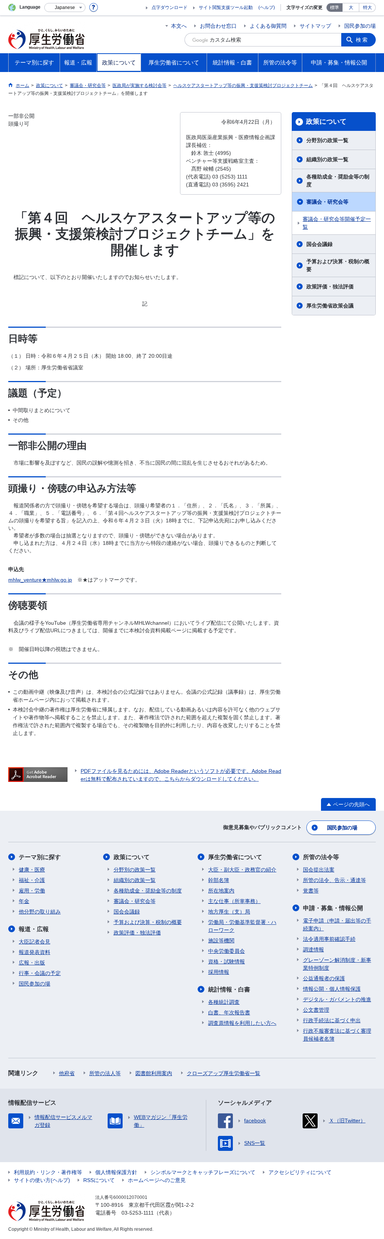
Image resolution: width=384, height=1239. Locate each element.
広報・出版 (32, 963)
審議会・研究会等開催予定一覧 (337, 223)
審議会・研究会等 (327, 202)
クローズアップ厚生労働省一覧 (223, 1073)
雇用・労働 (32, 891)
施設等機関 (221, 941)
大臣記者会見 (34, 942)
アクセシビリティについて (300, 1172)
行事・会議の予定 (40, 973)
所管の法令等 (321, 857)
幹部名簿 (218, 880)
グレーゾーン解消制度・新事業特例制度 (337, 964)
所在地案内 (221, 891)
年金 (24, 901)
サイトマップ (315, 25)
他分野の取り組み (40, 912)
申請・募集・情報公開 (333, 908)
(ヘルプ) (266, 7)
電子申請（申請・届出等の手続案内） (337, 925)
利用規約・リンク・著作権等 (48, 1172)
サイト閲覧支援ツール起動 (226, 7)
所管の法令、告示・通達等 (334, 880)
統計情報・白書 (229, 989)
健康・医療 (32, 870)
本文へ (179, 25)
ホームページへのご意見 (157, 1180)
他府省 (67, 1073)
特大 (367, 7)
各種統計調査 (224, 1002)
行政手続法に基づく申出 (332, 1020)
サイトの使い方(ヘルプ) (42, 1180)
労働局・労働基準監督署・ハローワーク (242, 926)
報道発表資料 (34, 952)
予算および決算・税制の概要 (337, 265)
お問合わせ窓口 (218, 25)
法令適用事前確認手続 (329, 939)
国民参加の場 (360, 25)
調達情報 (313, 949)
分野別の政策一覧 (327, 140)
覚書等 (311, 891)
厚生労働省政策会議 (330, 306)
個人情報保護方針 (116, 1172)
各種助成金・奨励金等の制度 (337, 181)
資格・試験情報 (226, 961)
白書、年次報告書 (229, 1013)
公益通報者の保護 (324, 978)
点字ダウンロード (170, 7)
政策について (326, 121)
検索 (362, 40)
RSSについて (99, 1180)
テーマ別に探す (40, 857)
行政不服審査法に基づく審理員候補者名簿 (337, 1035)
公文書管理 (316, 1010)
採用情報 (218, 972)
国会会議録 (319, 244)
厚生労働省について (235, 857)
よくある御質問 (268, 25)
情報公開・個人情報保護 (332, 989)
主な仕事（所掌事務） (234, 901)
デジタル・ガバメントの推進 (337, 999)
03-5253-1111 (138, 1213)
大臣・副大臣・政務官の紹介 (242, 870)
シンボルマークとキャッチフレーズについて (202, 1172)
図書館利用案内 (153, 1073)
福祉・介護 (32, 880)
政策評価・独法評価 (330, 287)
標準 (334, 7)
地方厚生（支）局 (229, 912)
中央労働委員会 (226, 951)
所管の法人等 (105, 1073)
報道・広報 (34, 929)
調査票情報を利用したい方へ (242, 1023)
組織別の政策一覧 (327, 159)
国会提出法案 (318, 870)
